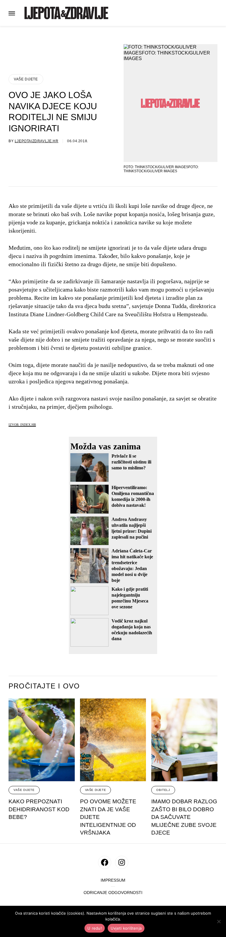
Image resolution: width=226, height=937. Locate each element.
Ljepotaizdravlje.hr (36, 141)
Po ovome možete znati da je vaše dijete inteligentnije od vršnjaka (108, 817)
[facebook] (104, 862)
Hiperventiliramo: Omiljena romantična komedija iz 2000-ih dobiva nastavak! (133, 496)
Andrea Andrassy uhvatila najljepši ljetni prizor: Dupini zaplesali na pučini (132, 528)
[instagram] (121, 862)
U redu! (94, 928)
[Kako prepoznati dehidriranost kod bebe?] (42, 739)
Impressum (113, 880)
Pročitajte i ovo (44, 686)
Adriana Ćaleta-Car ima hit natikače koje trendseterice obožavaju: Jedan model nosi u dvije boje (132, 565)
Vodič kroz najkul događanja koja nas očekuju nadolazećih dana (132, 629)
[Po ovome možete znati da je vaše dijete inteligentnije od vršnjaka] (113, 739)
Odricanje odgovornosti (113, 892)
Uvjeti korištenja (126, 928)
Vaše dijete (26, 79)
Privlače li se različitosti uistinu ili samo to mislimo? (131, 461)
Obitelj (163, 790)
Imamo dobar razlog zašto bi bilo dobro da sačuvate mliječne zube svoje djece (184, 817)
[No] (219, 921)
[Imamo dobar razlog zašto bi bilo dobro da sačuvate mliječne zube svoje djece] (184, 739)
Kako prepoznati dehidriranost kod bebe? (39, 809)
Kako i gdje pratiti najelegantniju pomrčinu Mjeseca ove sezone (130, 598)
